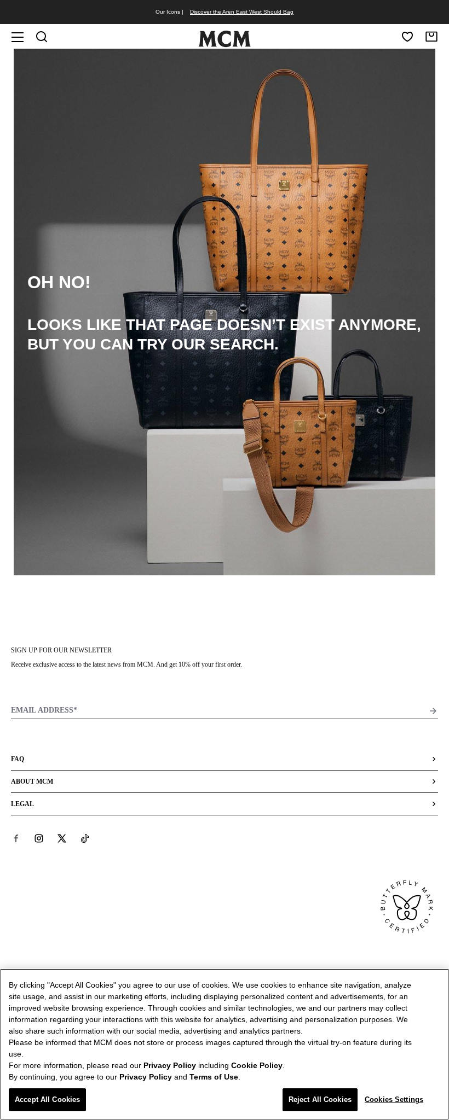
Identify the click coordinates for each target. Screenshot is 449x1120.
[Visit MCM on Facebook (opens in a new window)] (16, 838)
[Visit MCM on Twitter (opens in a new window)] (62, 838)
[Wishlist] (407, 36)
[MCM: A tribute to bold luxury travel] (224, 44)
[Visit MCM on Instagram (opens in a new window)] (39, 838)
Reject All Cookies (320, 1099)
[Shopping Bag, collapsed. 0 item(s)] (431, 36)
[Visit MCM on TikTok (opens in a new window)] (85, 838)
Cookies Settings (394, 1099)
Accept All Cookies (47, 1099)
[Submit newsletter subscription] (433, 711)
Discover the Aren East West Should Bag (241, 12)
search (242, 344)
